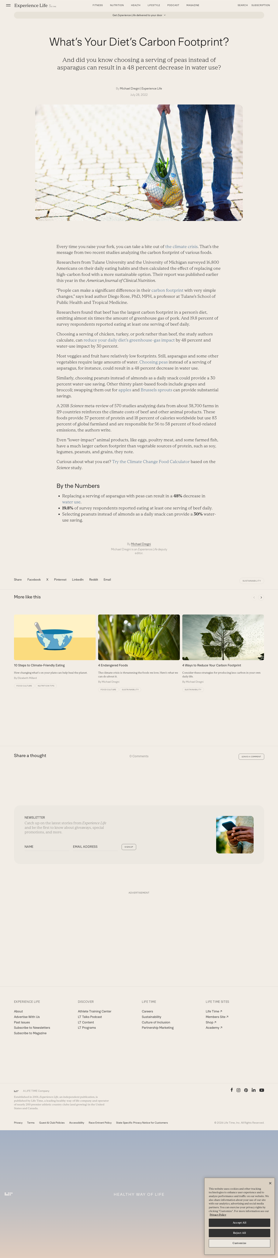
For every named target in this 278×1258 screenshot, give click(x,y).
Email (107, 579)
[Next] (261, 597)
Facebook (34, 579)
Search (243, 5)
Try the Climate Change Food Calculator (151, 461)
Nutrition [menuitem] (117, 5)
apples (124, 390)
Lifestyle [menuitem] (154, 5)
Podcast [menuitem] (173, 5)
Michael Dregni (130, 88)
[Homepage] (35, 5)
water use (71, 502)
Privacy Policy (218, 1214)
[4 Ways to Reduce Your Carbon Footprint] (223, 649)
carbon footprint (167, 290)
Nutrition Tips (46, 686)
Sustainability (252, 581)
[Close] (270, 1183)
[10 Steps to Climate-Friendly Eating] (55, 647)
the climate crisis (181, 246)
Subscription (261, 5)
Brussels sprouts (156, 390)
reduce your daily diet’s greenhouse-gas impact (129, 340)
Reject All (239, 1232)
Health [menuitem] (136, 5)
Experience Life (152, 88)
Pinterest (60, 579)
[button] (8, 5)
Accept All (239, 1222)
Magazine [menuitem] (193, 5)
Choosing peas (153, 362)
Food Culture (24, 686)
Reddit (93, 579)
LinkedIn (78, 579)
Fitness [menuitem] (98, 5)
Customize (239, 1243)
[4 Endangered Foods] (139, 649)
